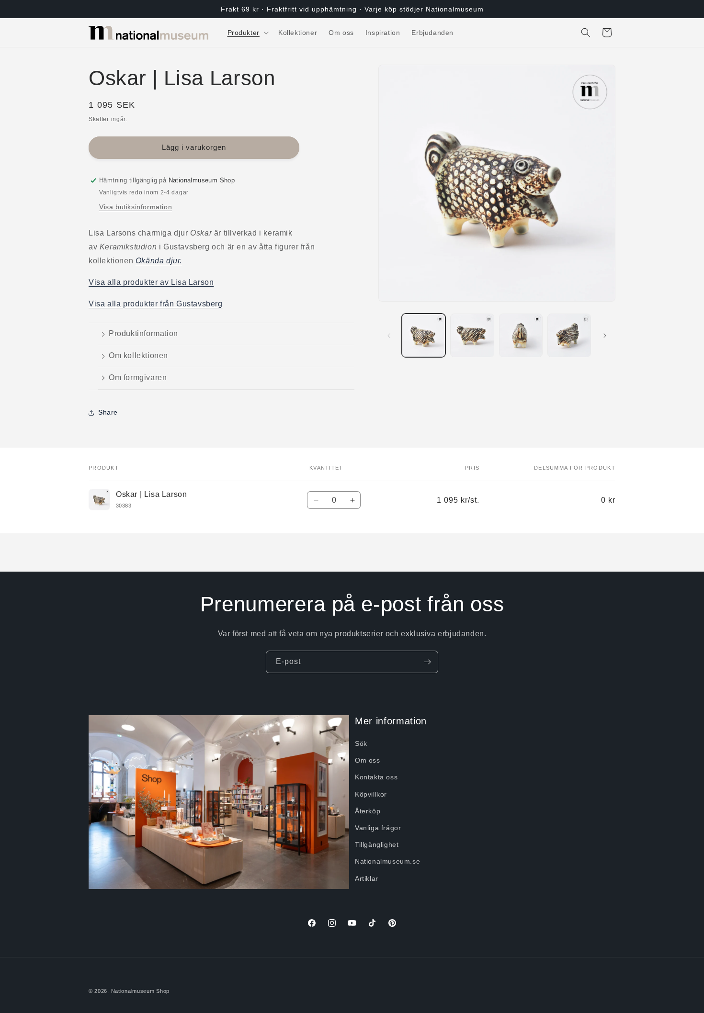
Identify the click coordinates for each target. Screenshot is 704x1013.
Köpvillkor (371, 794)
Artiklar (366, 878)
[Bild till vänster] (388, 335)
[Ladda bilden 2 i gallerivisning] (472, 335)
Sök (361, 743)
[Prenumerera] (427, 662)
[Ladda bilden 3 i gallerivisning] (521, 335)
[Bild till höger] (604, 335)
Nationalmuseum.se (387, 862)
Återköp (367, 811)
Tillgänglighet (376, 844)
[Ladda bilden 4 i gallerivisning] (569, 335)
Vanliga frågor (378, 828)
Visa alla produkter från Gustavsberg (156, 304)
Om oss (367, 760)
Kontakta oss (376, 777)
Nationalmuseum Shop (140, 991)
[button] (247, 33)
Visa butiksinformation (135, 207)
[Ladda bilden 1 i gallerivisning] (423, 335)
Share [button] (108, 412)
